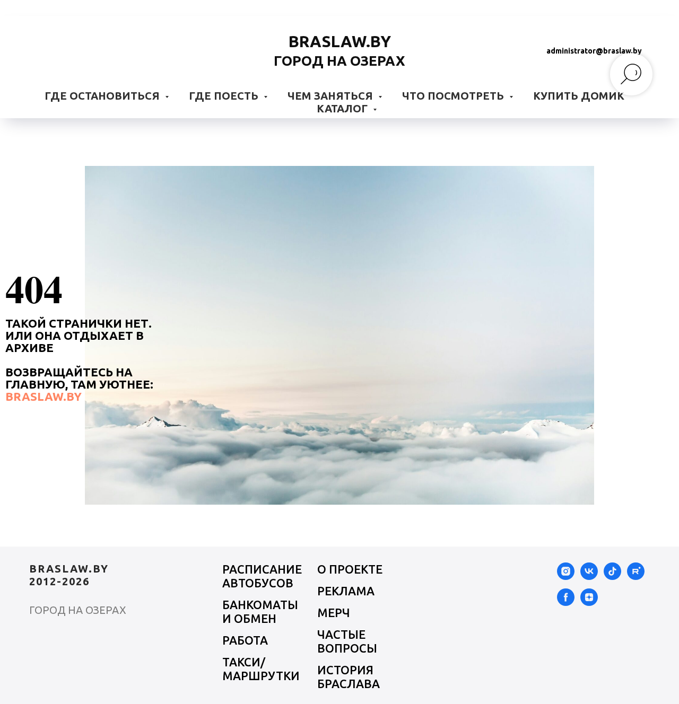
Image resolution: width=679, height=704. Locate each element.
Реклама (346, 590)
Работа (245, 640)
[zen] (589, 603)
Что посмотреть (454, 96)
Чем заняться (332, 96)
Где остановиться (103, 96)
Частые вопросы (347, 641)
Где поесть (225, 96)
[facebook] (565, 603)
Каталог (343, 108)
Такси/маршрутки (261, 668)
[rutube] (636, 577)
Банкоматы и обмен (260, 611)
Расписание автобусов (262, 575)
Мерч (333, 612)
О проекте (349, 569)
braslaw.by (43, 396)
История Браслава (348, 676)
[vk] (589, 577)
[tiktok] (612, 577)
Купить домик (578, 96)
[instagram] (565, 577)
